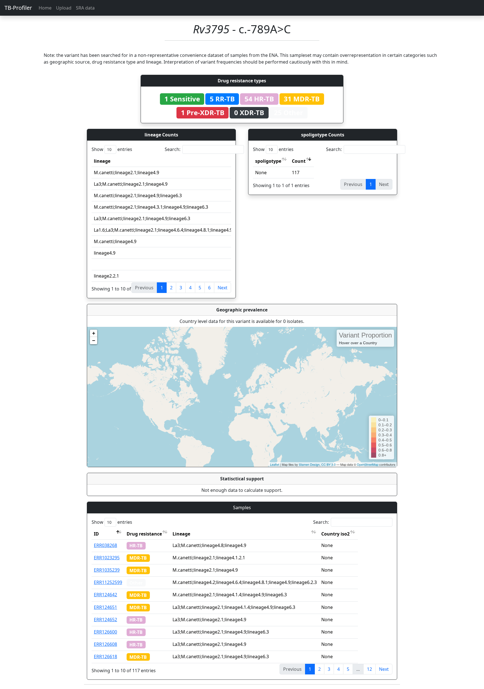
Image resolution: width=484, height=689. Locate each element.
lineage (102, 161)
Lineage (181, 534)
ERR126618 (105, 656)
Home (45, 8)
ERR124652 (105, 619)
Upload (63, 8)
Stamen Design (309, 464)
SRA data (85, 8)
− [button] (93, 340)
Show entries (112, 149)
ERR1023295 (107, 558)
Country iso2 (335, 534)
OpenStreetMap (367, 464)
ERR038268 (105, 545)
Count (299, 161)
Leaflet (274, 464)
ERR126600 (105, 632)
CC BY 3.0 (328, 464)
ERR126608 (105, 644)
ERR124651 (105, 607)
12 (369, 669)
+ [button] (93, 333)
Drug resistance (144, 534)
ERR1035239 (107, 570)
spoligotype (268, 161)
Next (222, 288)
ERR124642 (105, 595)
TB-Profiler (18, 7)
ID (96, 534)
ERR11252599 (108, 582)
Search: (172, 149)
